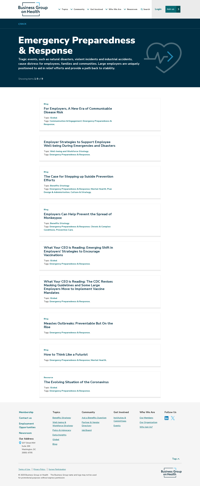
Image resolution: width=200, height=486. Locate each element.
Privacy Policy (39, 469)
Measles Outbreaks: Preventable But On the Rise (78, 325)
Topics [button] (64, 9)
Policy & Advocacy (62, 430)
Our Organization (148, 422)
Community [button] (78, 9)
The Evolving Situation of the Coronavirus (76, 382)
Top (174, 458)
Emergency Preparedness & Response (70, 154)
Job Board (87, 430)
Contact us (25, 418)
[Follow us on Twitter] (173, 417)
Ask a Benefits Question (94, 417)
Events (117, 425)
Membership (26, 412)
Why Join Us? (146, 427)
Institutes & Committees (120, 419)
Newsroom (25, 433)
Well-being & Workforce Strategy (63, 424)
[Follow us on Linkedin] (167, 417)
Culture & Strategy (81, 192)
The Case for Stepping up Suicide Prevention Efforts (78, 178)
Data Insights (59, 434)
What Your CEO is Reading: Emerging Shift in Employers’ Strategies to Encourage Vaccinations (78, 251)
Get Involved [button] (96, 9)
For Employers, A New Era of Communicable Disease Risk (78, 110)
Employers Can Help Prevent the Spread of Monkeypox (78, 216)
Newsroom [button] (132, 9)
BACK (23, 23)
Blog (55, 444)
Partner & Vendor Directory (90, 424)
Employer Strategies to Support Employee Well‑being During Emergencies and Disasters (79, 144)
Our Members (146, 417)
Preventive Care (64, 229)
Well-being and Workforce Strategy (69, 151)
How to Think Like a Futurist (66, 354)
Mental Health (98, 188)
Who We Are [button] (114, 9)
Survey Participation (57, 469)
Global (53, 117)
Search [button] (146, 9)
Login (158, 9)
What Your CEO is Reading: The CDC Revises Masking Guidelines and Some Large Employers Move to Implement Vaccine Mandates (78, 287)
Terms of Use (24, 469)
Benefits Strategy (59, 185)
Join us (171, 9)
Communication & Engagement (66, 121)
